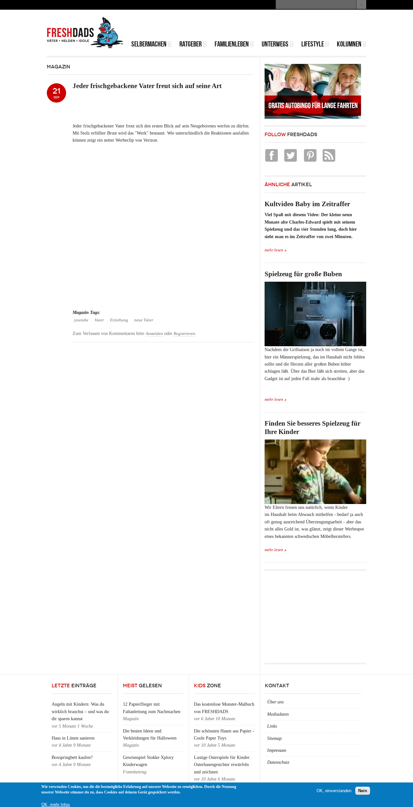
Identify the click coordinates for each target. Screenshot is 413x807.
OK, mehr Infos (55, 804)
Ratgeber (190, 44)
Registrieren (184, 333)
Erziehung (119, 320)
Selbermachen (148, 44)
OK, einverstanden (334, 790)
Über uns (275, 702)
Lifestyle (312, 44)
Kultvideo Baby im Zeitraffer (307, 204)
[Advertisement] (290, 25)
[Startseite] (85, 32)
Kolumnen (349, 44)
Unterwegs (275, 44)
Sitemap (274, 738)
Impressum (276, 750)
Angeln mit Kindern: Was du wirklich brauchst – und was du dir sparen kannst (80, 711)
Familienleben (232, 44)
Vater (99, 320)
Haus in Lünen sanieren (73, 738)
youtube (81, 320)
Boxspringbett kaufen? (72, 757)
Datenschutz (278, 762)
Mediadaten (278, 714)
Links (272, 726)
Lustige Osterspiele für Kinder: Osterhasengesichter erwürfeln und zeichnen (222, 764)
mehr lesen (274, 250)
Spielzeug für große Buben (303, 274)
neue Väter (143, 320)
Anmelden (154, 333)
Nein (362, 790)
